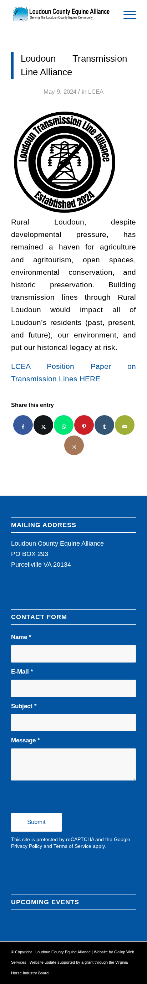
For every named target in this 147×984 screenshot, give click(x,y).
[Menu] (126, 14)
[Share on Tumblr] (104, 425)
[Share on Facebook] (23, 425)
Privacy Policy (26, 846)
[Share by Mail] (125, 425)
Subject (24, 706)
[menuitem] (126, 14)
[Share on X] (43, 425)
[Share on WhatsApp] (64, 425)
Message (25, 740)
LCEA (95, 91)
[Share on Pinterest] (84, 425)
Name (21, 637)
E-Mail (22, 671)
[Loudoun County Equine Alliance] (61, 14)
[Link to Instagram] (74, 445)
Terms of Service (72, 846)
